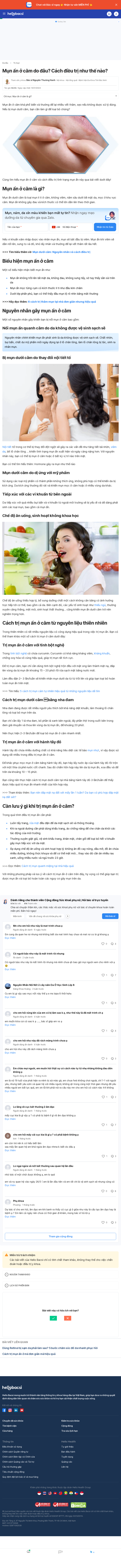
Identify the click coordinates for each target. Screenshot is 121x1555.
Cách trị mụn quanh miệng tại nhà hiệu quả (48, 866)
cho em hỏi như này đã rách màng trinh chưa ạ (40, 1040)
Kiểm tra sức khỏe (70, 1421)
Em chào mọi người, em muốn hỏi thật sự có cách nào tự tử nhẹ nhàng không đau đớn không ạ (62, 1070)
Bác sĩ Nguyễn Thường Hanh (40, 80)
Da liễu (5, 63)
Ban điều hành (68, 1451)
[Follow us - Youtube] (22, 1410)
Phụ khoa (18, 1200)
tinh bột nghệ (18, 653)
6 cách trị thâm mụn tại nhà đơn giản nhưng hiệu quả (62, 301)
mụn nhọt (93, 750)
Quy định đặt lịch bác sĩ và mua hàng (20, 1477)
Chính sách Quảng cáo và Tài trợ (18, 1461)
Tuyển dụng (67, 1456)
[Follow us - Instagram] (10, 1410)
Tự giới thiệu (67, 1446)
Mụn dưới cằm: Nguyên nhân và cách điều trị (61, 252)
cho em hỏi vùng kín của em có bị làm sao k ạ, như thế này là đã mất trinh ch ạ (58, 1012)
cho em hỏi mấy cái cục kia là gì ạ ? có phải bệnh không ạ (46, 1134)
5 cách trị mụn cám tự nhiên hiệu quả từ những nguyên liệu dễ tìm (60, 691)
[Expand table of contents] (60, 96)
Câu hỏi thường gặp (12, 1467)
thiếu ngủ (100, 605)
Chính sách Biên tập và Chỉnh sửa (18, 1456)
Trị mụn (16, 63)
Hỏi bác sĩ (110, 916)
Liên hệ (64, 1467)
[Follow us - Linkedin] (16, 1410)
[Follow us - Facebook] (4, 1410)
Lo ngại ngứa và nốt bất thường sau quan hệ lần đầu (43, 1166)
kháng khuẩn (102, 653)
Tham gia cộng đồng (60, 1236)
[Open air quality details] (28, 1551)
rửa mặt (34, 823)
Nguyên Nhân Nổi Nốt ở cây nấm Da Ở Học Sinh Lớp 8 (44, 984)
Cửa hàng (7, 1431)
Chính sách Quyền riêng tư (15, 1451)
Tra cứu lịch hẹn (69, 1431)
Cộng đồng (67, 1426)
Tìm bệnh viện (9, 1426)
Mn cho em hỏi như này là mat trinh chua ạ (37, 925)
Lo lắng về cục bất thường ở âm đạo (33, 1106)
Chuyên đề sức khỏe (12, 1421)
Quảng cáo (66, 1461)
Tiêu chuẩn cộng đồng (13, 1472)
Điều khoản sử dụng (12, 1446)
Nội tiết (7, 446)
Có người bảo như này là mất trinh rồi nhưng (38, 953)
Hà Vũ (13, 88)
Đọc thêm (10, 937)
